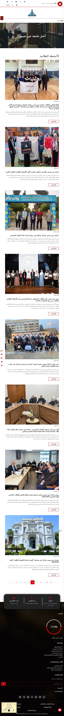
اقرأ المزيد (53, 121)
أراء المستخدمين (58, 691)
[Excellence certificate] (9, 707)
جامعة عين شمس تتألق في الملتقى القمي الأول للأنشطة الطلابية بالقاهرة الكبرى (32, 172)
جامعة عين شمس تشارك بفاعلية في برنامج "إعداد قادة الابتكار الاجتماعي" (34, 235)
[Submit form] (3, 684)
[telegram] (16, 5)
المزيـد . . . (59, 657)
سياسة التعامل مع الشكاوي (47, 704)
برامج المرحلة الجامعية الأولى (54, 668)
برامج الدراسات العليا (56, 670)
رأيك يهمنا (60, 688)
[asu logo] (32, 12)
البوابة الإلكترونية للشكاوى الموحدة (53, 655)
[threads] (12, 5)
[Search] (1, 18)
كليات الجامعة (58, 666)
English (7, 5)
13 (50, 582)
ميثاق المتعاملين (47, 707)
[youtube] (16, 1)
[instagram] (12, 1)
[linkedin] (7, 1)
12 (46, 582)
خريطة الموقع (58, 647)
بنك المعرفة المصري (56, 651)
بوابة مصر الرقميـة (57, 653)
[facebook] (24, 1)
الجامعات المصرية (57, 649)
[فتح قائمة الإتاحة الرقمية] (60, 4)
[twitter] (20, 1)
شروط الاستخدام (32, 710)
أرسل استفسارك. (14, 603)
